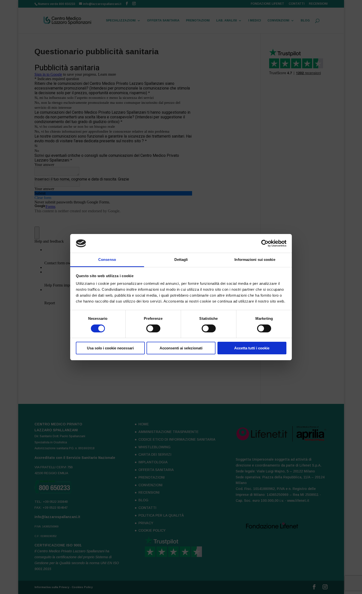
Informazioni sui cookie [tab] (254, 259)
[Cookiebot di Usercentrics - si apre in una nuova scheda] (264, 243)
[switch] (153, 328)
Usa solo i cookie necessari (110, 348)
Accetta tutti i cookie (251, 348)
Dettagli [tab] (181, 259)
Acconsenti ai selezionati (181, 348)
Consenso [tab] (107, 259)
